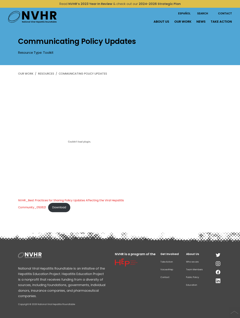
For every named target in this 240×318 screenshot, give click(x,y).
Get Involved (169, 254)
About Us (161, 21)
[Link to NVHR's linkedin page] (218, 281)
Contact (225, 13)
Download (59, 207)
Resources (46, 74)
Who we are (192, 261)
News (201, 21)
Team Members (194, 269)
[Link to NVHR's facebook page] (218, 272)
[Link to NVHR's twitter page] (218, 255)
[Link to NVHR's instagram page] (218, 263)
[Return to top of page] (234, 312)
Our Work (183, 21)
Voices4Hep (166, 269)
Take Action (221, 21)
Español (184, 13)
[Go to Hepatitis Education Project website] (126, 265)
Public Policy (192, 277)
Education (191, 284)
